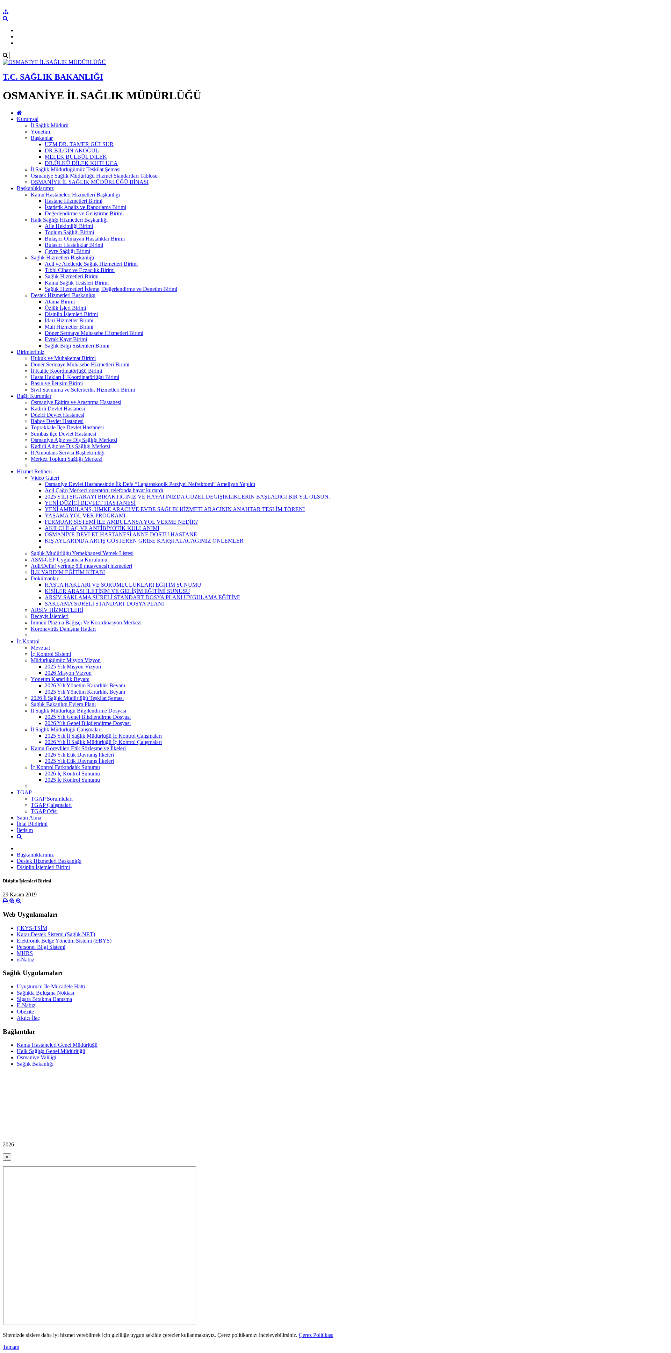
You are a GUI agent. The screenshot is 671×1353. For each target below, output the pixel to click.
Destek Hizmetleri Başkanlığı (63, 295)
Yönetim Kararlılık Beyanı (60, 679)
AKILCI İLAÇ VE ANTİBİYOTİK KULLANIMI (102, 528)
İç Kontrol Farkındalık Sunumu (65, 767)
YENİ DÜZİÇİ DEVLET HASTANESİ (90, 503)
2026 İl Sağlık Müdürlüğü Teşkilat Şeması (77, 698)
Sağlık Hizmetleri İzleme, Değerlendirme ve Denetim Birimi (111, 289)
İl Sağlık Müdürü (49, 125)
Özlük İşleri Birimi (65, 308)
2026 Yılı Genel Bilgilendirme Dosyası (88, 723)
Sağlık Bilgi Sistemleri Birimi (77, 346)
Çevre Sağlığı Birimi (67, 251)
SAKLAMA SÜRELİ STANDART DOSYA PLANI (104, 604)
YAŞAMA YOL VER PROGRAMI (85, 515)
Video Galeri (45, 478)
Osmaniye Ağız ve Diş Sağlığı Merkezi (74, 440)
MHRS (25, 953)
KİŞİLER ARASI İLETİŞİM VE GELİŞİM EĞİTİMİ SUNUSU (117, 591)
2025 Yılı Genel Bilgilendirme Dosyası (88, 717)
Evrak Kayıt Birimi (66, 339)
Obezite (25, 1012)
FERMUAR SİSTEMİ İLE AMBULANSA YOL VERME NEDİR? (121, 522)
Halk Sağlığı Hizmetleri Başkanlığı (69, 220)
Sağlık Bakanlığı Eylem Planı (63, 704)
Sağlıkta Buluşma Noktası (45, 993)
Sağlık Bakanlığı (35, 1064)
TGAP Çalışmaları (51, 805)
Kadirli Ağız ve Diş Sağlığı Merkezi (70, 446)
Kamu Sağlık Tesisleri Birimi (77, 283)
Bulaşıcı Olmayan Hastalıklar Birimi (85, 239)
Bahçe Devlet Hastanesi (57, 421)
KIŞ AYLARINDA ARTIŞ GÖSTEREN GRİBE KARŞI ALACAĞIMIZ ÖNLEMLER (144, 541)
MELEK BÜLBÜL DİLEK (76, 157)
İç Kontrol (28, 641)
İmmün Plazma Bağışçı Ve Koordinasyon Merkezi (86, 622)
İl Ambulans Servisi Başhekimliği (67, 453)
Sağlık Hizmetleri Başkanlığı (62, 257)
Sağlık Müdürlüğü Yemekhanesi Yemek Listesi (82, 553)
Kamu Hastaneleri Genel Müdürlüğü (57, 1045)
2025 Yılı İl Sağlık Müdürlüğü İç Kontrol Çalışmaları (103, 736)
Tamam (11, 1347)
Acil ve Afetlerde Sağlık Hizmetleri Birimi (91, 264)
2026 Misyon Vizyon (68, 673)
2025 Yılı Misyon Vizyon (73, 667)
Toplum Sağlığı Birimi (69, 232)
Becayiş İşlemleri (49, 616)
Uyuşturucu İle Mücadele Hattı (51, 986)
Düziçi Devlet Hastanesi (57, 415)
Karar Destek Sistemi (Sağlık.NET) (56, 934)
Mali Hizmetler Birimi (69, 327)
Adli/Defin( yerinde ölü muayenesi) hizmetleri (81, 566)
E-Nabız (26, 1005)
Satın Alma (29, 818)
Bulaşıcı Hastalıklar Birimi (74, 245)
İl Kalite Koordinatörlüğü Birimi (66, 371)
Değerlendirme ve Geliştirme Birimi (84, 213)
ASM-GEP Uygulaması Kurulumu (69, 560)
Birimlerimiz (30, 352)
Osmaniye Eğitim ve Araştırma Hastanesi (76, 402)
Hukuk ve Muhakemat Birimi (63, 358)
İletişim (25, 830)
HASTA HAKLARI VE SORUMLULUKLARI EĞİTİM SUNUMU (123, 585)
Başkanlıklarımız (35, 188)
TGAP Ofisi (44, 811)
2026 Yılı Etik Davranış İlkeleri (79, 755)
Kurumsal (27, 119)
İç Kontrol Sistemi (51, 654)
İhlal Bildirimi (32, 824)
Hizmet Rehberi (34, 471)
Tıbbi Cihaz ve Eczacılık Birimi (80, 270)
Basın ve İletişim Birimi (57, 383)
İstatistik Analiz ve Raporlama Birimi (85, 207)
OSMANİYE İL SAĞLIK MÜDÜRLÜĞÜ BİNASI (90, 182)
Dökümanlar (44, 578)
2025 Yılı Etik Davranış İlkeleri (79, 761)
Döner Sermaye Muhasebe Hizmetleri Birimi (94, 333)
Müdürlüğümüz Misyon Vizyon (66, 660)
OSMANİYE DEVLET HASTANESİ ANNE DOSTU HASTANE (121, 534)
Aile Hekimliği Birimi (69, 226)
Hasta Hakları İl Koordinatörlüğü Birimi (75, 377)
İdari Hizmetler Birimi (69, 320)
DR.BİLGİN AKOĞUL (72, 150)
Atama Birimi (60, 302)
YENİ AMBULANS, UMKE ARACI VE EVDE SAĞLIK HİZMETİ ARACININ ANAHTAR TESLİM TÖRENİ (175, 509)
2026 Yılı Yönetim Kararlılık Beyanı (85, 685)
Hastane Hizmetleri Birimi (73, 201)
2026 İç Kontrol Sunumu (72, 773)
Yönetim (40, 132)
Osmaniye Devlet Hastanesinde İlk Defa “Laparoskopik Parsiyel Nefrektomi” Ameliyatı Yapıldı (150, 484)
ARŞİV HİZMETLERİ (57, 610)
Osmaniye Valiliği (36, 1057)
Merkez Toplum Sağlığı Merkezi (66, 459)
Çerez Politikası (316, 1335)
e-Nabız (25, 959)
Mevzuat (40, 648)
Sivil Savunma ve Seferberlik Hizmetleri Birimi (83, 390)
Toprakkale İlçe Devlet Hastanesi (67, 427)
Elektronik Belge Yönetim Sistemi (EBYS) (64, 941)
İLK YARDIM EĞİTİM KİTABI (68, 572)
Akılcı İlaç (28, 1018)
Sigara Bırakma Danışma (44, 999)
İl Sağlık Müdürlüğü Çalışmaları (66, 729)
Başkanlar (42, 138)
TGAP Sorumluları (52, 799)
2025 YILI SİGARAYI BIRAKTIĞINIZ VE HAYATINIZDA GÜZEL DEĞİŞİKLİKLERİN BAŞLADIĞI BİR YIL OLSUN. (187, 497)
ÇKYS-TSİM (32, 928)
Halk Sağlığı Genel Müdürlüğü (51, 1051)
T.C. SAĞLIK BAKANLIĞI (53, 76)
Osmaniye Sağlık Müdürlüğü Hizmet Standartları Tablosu (94, 176)
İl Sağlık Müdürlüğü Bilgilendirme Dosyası (78, 711)
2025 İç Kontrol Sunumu (72, 780)
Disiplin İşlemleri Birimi (71, 314)
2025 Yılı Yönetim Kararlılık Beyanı (85, 692)
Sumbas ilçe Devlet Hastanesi (63, 434)
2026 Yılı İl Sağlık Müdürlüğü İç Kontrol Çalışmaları (103, 742)
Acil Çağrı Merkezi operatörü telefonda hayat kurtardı (104, 490)
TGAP (24, 792)
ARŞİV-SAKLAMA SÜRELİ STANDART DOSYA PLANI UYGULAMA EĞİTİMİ (142, 597)
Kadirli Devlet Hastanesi (58, 408)
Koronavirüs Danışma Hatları (63, 629)
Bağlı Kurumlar (34, 396)
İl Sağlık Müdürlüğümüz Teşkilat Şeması (76, 169)
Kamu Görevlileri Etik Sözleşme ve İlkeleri (78, 748)
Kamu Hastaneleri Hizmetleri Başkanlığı (75, 195)
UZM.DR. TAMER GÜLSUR (79, 144)
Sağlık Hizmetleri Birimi (72, 276)
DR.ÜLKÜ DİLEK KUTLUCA (81, 163)
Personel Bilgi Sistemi (41, 947)
